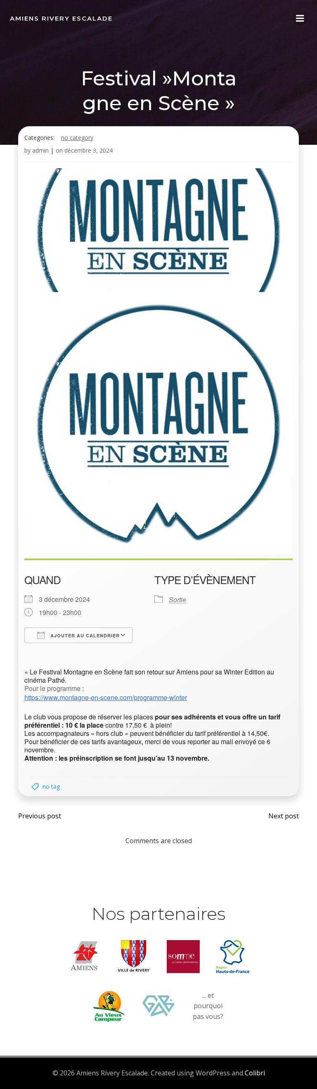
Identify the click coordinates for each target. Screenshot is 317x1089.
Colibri (255, 1072)
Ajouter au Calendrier (84, 635)
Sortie (177, 599)
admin (40, 150)
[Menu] (300, 19)
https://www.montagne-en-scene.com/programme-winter (105, 697)
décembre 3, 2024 (88, 150)
